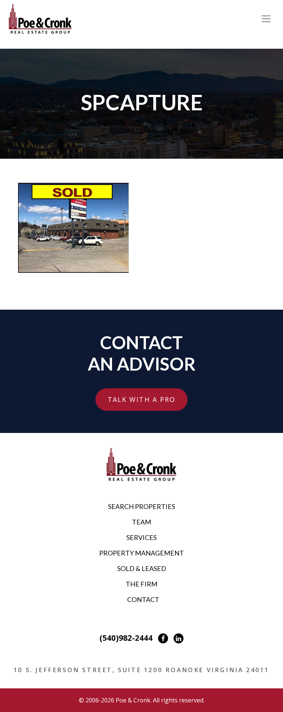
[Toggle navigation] (266, 19)
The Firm (141, 584)
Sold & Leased (141, 568)
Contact (143, 599)
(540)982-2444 (126, 638)
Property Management (141, 553)
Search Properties (141, 506)
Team (141, 522)
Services (141, 537)
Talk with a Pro (142, 399)
